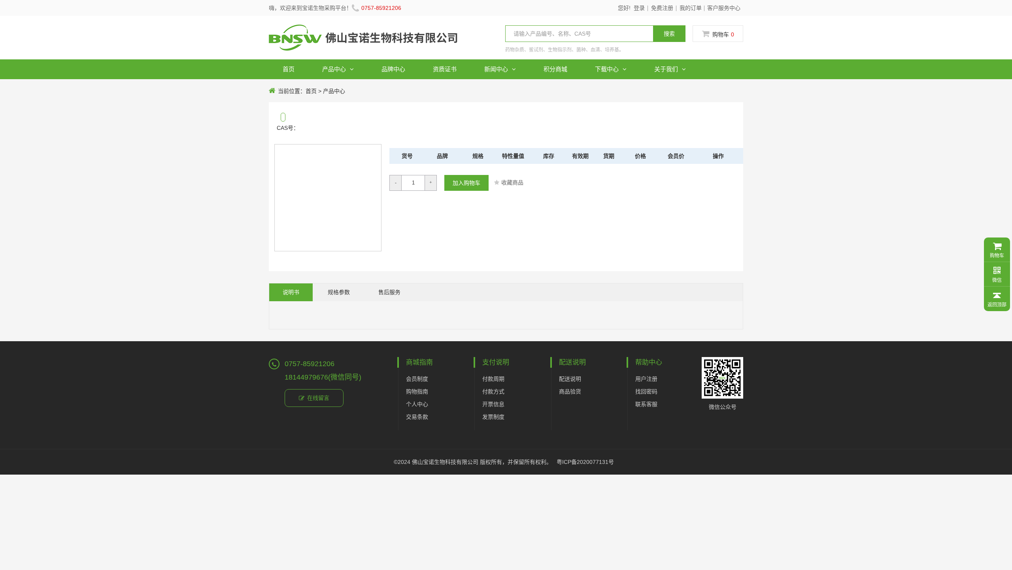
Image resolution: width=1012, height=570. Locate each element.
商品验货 (570, 391)
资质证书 (445, 69)
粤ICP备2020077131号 (585, 462)
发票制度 (493, 417)
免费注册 (662, 8)
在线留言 (318, 398)
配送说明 (570, 379)
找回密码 (646, 391)
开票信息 (493, 404)
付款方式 (493, 391)
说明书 (291, 292)
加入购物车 (466, 183)
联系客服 (646, 404)
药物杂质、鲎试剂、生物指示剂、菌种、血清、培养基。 (564, 50)
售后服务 (389, 292)
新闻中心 (496, 69)
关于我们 (666, 69)
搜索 (669, 33)
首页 (289, 69)
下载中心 (607, 69)
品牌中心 (393, 69)
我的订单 (691, 8)
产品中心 (334, 69)
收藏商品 (512, 182)
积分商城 (555, 69)
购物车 (723, 34)
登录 (639, 8)
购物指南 (417, 391)
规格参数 (339, 292)
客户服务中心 (723, 8)
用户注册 (646, 379)
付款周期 (493, 379)
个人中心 (417, 404)
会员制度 (417, 379)
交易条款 (417, 417)
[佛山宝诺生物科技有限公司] (363, 43)
